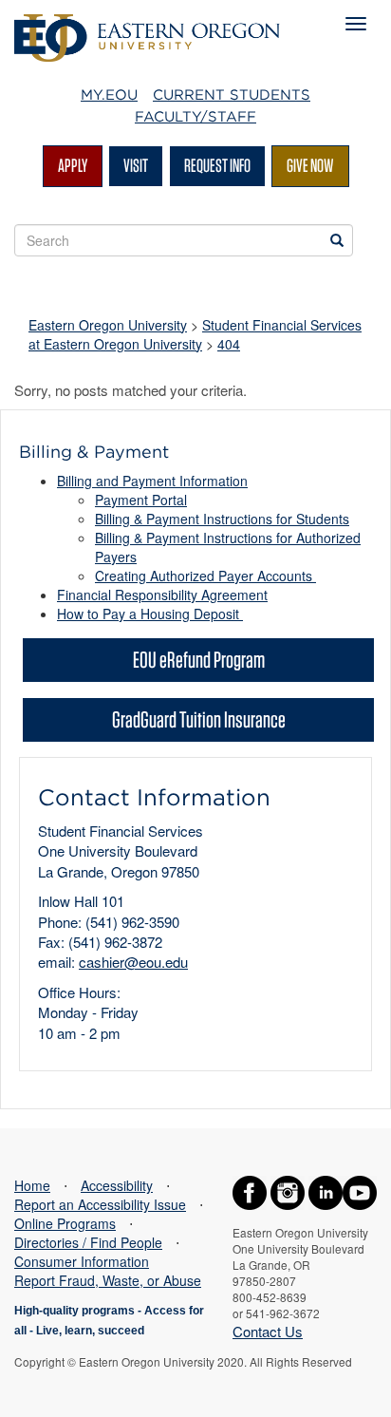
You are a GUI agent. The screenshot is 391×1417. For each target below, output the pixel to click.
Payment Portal (141, 499)
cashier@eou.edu (133, 962)
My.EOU (109, 95)
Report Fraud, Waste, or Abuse (107, 1280)
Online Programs (65, 1223)
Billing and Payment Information (152, 480)
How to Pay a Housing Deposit (150, 613)
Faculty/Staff (195, 116)
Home (32, 1185)
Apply (72, 165)
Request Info (217, 165)
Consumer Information (81, 1261)
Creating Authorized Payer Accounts (205, 575)
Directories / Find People (88, 1242)
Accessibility (117, 1185)
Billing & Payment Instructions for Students (222, 518)
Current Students (231, 95)
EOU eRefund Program (199, 659)
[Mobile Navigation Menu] (356, 24)
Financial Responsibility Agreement (162, 594)
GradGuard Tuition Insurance (199, 719)
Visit (135, 165)
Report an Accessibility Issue (100, 1204)
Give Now (310, 165)
